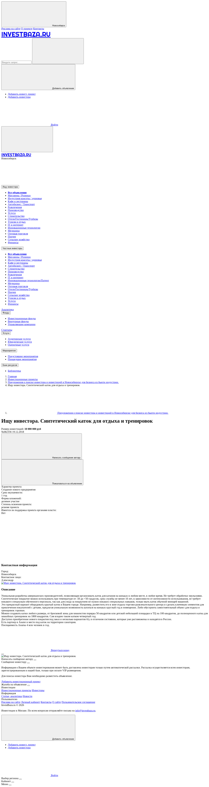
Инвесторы (38, 690)
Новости (27, 696)
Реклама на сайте (10, 28)
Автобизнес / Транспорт (21, 204)
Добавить (63, 739)
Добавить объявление (63, 88)
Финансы (13, 242)
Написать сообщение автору (66, 457)
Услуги (12, 213)
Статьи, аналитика (11, 696)
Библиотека (14, 370)
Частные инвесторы (12, 248)
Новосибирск (58, 25)
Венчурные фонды (18, 321)
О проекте (26, 28)
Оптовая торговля (18, 233)
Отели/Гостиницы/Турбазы (23, 219)
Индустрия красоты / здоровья (25, 198)
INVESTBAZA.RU (26, 34)
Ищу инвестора (10, 187)
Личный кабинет (30, 702)
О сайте (56, 702)
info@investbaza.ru (85, 710)
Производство (16, 210)
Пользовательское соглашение (78, 702)
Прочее (12, 236)
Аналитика (7, 309)
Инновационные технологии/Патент (28, 280)
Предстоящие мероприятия (23, 356)
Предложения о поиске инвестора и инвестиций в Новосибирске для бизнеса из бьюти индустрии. (112, 413)
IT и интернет (15, 224)
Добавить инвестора (19, 97)
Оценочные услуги (18, 344)
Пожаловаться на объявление (67, 483)
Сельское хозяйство (19, 239)
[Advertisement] (99, 537)
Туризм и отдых (17, 222)
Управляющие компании (21, 324)
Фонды (6, 313)
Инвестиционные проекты (16, 690)
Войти (54, 124)
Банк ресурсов (10, 365)
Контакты (38, 28)
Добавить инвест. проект (22, 94)
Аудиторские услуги (19, 338)
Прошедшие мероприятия (22, 359)
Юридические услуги (20, 341)
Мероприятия (9, 350)
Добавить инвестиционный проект (20, 681)
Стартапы (6, 330)
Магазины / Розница (19, 195)
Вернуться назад (59, 650)
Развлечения (15, 207)
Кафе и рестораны (18, 201)
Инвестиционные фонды (22, 318)
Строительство (16, 216)
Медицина (14, 230)
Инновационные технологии (24, 227)
